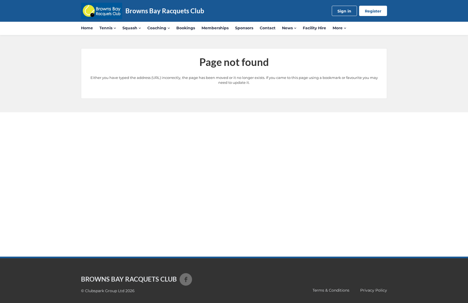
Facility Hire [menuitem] (314, 27)
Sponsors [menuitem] (244, 27)
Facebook (186, 279)
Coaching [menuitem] (156, 27)
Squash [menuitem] (129, 27)
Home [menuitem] (87, 27)
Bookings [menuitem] (185, 27)
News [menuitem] (287, 27)
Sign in (344, 11)
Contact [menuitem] (267, 27)
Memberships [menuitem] (215, 27)
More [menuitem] (338, 27)
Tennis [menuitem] (105, 27)
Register (373, 11)
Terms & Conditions (331, 290)
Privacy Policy (373, 290)
